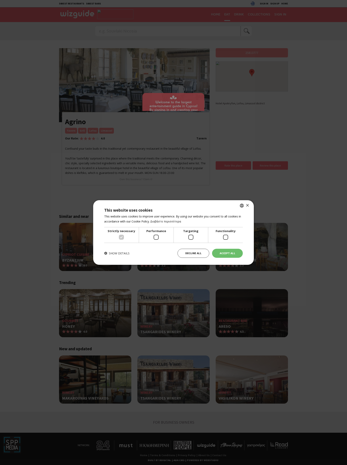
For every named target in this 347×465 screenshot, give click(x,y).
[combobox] (242, 206)
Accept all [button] (227, 253)
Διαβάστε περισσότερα (165, 221)
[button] (117, 253)
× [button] (247, 205)
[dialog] (173, 232)
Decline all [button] (193, 253)
